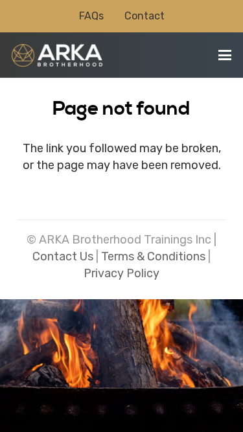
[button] (225, 55)
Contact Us (62, 256)
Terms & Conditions (153, 256)
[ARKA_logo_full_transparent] (57, 55)
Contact (144, 16)
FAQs (91, 16)
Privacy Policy (121, 273)
